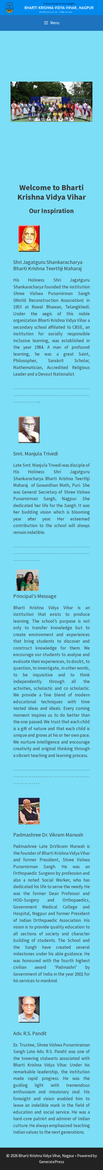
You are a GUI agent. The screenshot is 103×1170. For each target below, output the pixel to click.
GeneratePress (51, 1161)
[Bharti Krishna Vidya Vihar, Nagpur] (51, 7)
